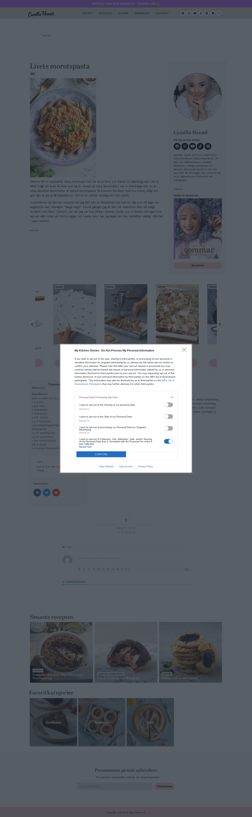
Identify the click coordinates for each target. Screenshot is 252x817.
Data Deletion (106, 466)
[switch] (168, 404)
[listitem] (126, 397)
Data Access (126, 466)
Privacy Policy (145, 466)
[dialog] (126, 408)
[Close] (185, 351)
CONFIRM (101, 454)
